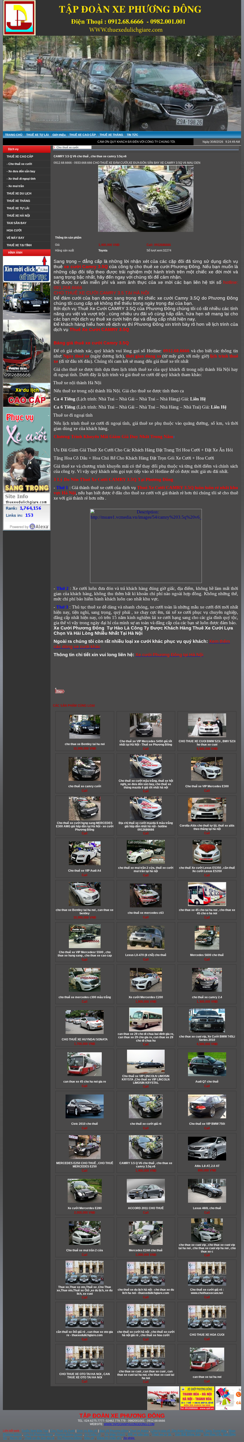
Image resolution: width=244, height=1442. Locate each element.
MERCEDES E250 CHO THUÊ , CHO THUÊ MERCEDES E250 (84, 1164)
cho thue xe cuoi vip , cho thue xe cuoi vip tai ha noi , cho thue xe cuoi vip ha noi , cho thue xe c (207, 1248)
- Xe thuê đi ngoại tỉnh (21, 178)
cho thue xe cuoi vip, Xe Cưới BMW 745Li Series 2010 (207, 1038)
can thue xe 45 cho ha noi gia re (84, 1081)
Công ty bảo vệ (160, 1430)
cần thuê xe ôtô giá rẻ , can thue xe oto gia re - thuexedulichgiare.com (84, 1333)
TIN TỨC (132, 135)
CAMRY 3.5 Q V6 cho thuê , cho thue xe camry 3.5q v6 (145, 1164)
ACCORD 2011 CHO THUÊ (146, 1208)
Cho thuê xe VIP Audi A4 (84, 870)
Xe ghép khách (114, 1434)
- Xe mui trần (15, 186)
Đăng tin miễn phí (109, 1438)
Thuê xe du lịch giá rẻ (39, 1438)
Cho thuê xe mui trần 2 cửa (84, 1250)
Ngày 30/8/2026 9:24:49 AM (221, 141)
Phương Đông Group (68, 1434)
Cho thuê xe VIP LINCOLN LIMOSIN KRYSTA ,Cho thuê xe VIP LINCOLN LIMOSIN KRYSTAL (146, 1079)
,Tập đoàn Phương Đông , (188, 1430)
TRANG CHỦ (13, 135)
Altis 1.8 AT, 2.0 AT (207, 1166)
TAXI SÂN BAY (16, 223)
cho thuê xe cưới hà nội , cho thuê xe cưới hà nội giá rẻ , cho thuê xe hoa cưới (145, 1333)
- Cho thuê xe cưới (19, 164)
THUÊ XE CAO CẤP (83, 135)
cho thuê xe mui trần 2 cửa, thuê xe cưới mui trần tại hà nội (145, 869)
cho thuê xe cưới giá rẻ (146, 1123)
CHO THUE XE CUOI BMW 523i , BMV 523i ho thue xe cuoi (207, 743)
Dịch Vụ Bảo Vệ (87, 1430)
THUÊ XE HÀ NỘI (18, 215)
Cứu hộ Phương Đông (38, 1434)
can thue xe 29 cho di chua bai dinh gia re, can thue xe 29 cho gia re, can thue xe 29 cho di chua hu (146, 1037)
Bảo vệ (89, 1438)
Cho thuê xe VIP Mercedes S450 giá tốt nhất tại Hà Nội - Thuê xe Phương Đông (145, 743)
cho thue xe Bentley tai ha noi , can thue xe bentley (84, 911)
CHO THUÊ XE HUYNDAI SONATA (85, 1039)
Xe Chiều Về (92, 1434)
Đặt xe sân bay (138, 1434)
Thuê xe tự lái (162, 1434)
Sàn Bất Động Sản (188, 1434)
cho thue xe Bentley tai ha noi (85, 744)
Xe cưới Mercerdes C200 (146, 997)
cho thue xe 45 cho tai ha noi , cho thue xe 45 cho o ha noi (207, 911)
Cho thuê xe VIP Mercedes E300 (207, 786)
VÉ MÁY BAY (15, 238)
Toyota (102, 250)
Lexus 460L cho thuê (207, 1208)
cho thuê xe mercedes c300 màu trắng (85, 997)
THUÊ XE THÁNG (112, 135)
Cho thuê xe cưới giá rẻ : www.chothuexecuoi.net (207, 1291)
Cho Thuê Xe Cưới (62, 1430)
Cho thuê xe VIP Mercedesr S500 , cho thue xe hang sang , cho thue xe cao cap (85, 954)
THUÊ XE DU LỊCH (19, 193)
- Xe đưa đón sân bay (21, 171)
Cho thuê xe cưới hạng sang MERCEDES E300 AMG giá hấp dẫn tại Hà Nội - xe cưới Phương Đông (84, 826)
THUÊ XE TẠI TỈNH (19, 245)
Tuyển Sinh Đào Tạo (34, 1430)
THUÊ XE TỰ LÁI (37, 135)
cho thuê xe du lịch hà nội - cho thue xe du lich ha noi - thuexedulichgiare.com (146, 1291)
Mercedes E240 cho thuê (146, 1250)
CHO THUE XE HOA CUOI (207, 1334)
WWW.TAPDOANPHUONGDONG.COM (129, 1424)
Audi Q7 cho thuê (207, 1081)
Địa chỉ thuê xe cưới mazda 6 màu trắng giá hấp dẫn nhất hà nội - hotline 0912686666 (146, 826)
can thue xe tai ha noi (207, 1377)
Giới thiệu (59, 135)
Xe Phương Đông (69, 1438)
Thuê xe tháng (139, 1430)
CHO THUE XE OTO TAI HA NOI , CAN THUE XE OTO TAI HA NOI (84, 1375)
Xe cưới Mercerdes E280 (85, 1208)
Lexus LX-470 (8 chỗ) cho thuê (145, 955)
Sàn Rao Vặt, (212, 1434)
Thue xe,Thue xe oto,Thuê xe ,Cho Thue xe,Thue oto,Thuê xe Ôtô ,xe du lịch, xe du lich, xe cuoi (84, 1290)
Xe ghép (129, 1438)
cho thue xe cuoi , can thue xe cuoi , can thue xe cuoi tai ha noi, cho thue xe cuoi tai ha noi (145, 1375)
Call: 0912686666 (159, 245)
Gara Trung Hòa (215, 1430)
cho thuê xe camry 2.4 (207, 997)
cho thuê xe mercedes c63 (146, 913)
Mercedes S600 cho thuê (207, 955)
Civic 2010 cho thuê (84, 1123)
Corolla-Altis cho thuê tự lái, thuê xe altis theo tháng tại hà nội (207, 827)
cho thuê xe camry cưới (84, 786)
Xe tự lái (16, 1438)
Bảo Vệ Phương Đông (114, 1430)
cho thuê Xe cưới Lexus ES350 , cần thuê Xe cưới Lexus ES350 (207, 869)
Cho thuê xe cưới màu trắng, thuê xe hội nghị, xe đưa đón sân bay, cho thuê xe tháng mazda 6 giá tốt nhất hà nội (146, 784)
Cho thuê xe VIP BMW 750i (207, 1123)
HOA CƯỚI (14, 230)
